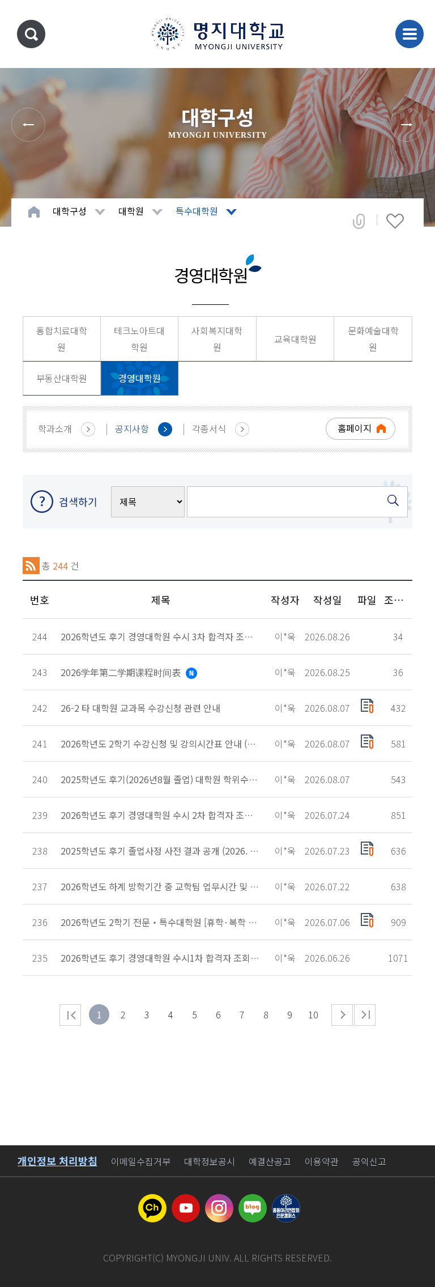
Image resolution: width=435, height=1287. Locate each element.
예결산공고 (270, 1161)
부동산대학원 (61, 378)
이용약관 (322, 1161)
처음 (70, 1015)
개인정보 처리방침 (57, 1160)
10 (313, 1014)
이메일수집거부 (140, 1161)
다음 (342, 1015)
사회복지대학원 (216, 339)
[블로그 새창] (252, 1201)
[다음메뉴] (407, 125)
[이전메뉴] (28, 125)
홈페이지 (355, 428)
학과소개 (55, 428)
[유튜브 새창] (186, 1201)
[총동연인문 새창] (286, 1201)
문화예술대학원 (373, 339)
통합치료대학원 (61, 339)
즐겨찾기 (395, 221)
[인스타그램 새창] (219, 1201)
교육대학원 (295, 339)
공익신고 (369, 1161)
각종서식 (209, 428)
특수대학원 (196, 211)
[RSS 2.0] (31, 565)
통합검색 (31, 34)
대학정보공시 (209, 1161)
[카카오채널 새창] (152, 1201)
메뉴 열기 (409, 34)
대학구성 (69, 211)
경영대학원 (139, 378)
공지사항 (132, 428)
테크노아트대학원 (139, 339)
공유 (359, 221)
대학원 (131, 211)
